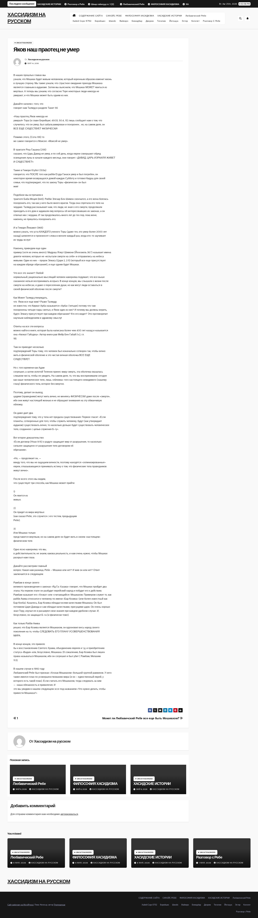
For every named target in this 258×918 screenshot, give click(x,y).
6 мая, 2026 (20, 863)
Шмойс (112, 21)
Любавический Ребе (195, 15)
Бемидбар (137, 21)
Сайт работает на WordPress (20, 904)
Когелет (195, 21)
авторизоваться (69, 814)
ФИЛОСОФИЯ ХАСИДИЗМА (139, 15)
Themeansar (59, 904)
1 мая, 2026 (205, 863)
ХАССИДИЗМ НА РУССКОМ (38, 881)
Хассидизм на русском (38, 59)
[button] (240, 18)
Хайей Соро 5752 (82, 21)
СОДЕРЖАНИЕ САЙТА (91, 15)
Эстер (185, 21)
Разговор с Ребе (211, 21)
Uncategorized (24, 43)
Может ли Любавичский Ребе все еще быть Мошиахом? (141, 718)
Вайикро (124, 21)
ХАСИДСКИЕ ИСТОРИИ (169, 15)
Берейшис (100, 21)
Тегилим (161, 21)
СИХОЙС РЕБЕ (114, 15)
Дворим (150, 21)
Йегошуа (173, 21)
